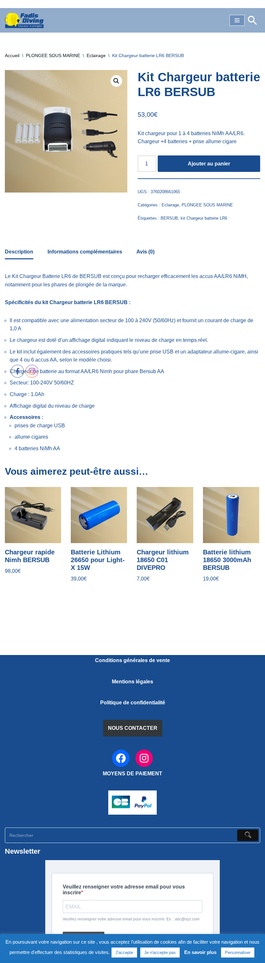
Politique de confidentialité (132, 702)
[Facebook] (121, 758)
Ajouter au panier (209, 163)
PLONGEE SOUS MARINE (53, 55)
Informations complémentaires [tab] (85, 251)
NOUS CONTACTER (132, 728)
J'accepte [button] (124, 952)
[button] (116, 81)
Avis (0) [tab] (145, 251)
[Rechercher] (252, 20)
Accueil (12, 55)
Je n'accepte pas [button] (160, 952)
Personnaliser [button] (237, 952)
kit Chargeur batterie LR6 (204, 218)
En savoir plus (200, 952)
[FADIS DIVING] (24, 20)
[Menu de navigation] (237, 20)
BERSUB (169, 218)
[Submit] (247, 835)
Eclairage (96, 55)
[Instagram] (144, 758)
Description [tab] (19, 251)
